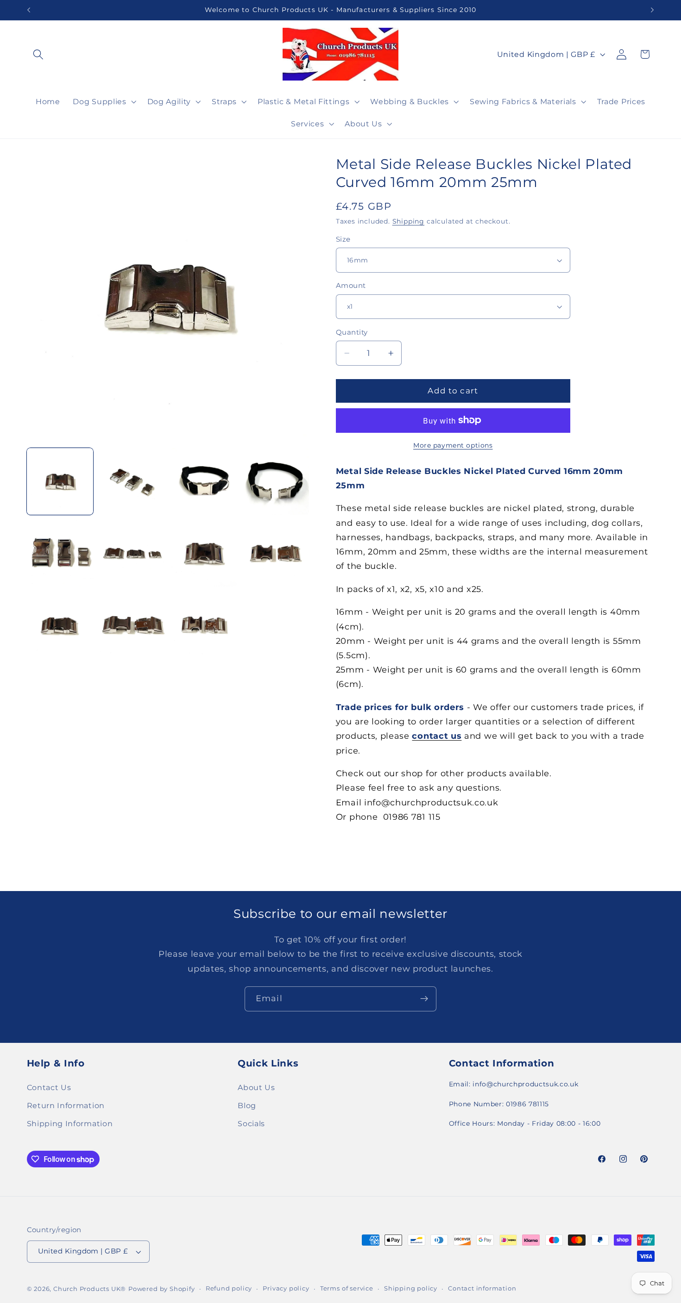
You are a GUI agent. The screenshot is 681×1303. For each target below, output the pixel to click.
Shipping (408, 221)
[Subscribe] (424, 998)
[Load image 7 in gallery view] (203, 553)
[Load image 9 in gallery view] (60, 625)
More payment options (453, 445)
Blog (247, 1105)
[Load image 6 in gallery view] (132, 553)
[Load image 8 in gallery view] (275, 553)
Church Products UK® (89, 1288)
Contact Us (49, 1087)
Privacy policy (286, 1288)
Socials (251, 1123)
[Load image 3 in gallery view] (203, 481)
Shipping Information (70, 1123)
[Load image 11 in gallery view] (203, 625)
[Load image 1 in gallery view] (60, 481)
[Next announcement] (652, 10)
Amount (351, 285)
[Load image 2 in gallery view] (132, 481)
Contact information (482, 1288)
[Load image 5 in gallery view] (60, 553)
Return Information (66, 1105)
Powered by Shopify (161, 1288)
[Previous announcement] (29, 10)
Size (343, 239)
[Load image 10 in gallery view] (132, 625)
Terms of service (346, 1288)
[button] (38, 54)
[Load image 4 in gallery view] (275, 481)
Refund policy (229, 1288)
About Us (256, 1087)
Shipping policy (410, 1288)
